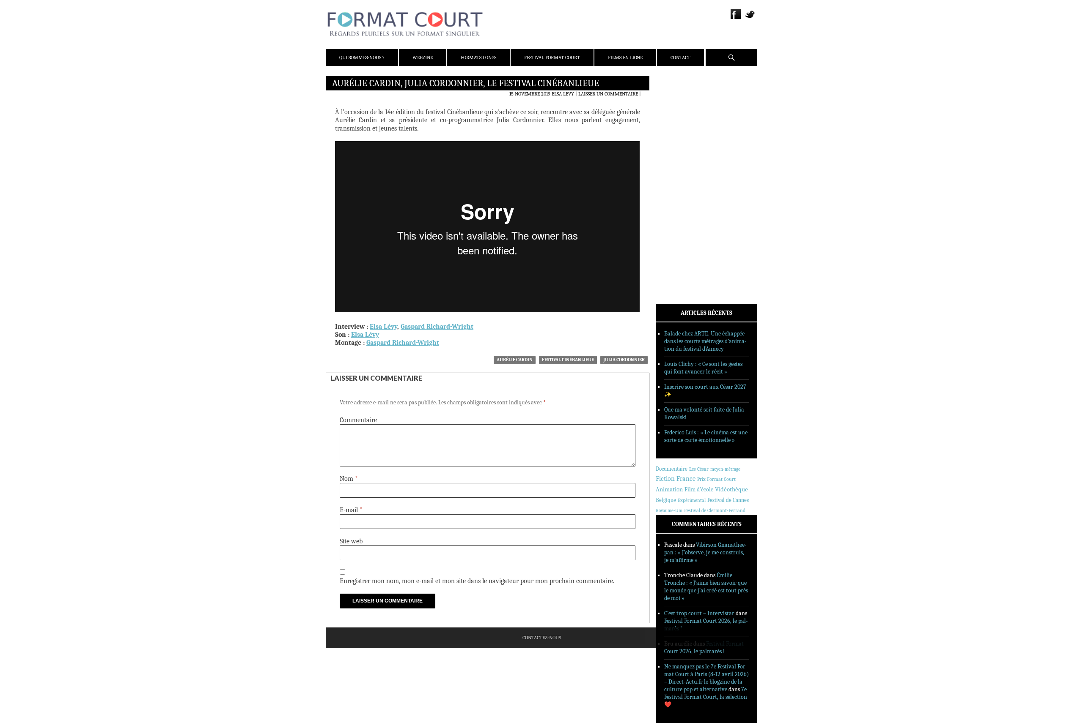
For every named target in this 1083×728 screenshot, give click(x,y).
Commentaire (358, 420)
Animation (669, 489)
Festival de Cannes (728, 500)
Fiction (665, 479)
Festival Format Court (552, 57)
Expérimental (692, 500)
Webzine (422, 57)
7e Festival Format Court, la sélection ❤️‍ (705, 697)
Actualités (681, 162)
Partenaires (682, 136)
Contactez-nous (541, 638)
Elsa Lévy (383, 326)
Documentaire (671, 469)
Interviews (681, 195)
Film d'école (698, 489)
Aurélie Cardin (515, 360)
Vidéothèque (731, 489)
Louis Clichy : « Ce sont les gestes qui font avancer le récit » (703, 367)
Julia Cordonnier (624, 360)
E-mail (351, 510)
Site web (351, 541)
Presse (675, 125)
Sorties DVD (682, 217)
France (685, 479)
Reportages (681, 206)
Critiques (679, 173)
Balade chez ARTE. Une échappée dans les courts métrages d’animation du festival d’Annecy (705, 341)
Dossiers (677, 184)
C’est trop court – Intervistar (699, 613)
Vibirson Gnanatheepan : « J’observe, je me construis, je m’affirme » (705, 552)
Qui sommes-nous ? (362, 57)
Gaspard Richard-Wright (437, 326)
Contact (680, 57)
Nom (349, 479)
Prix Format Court (716, 479)
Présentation (684, 103)
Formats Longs (478, 57)
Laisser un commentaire (608, 94)
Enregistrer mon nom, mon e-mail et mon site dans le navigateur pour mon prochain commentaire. (477, 581)
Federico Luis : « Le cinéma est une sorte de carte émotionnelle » (706, 436)
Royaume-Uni (669, 510)
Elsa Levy (563, 94)
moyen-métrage (725, 469)
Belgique (666, 500)
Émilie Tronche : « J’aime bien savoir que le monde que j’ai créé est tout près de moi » (706, 587)
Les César (699, 469)
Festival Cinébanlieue (568, 360)
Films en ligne (625, 57)
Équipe (675, 114)
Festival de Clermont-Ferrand (714, 510)
